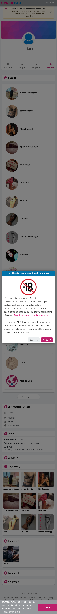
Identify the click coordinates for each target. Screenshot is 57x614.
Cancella (34, 339)
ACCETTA (47, 339)
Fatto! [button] (48, 607)
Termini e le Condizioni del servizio (31, 315)
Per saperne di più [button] (11, 612)
